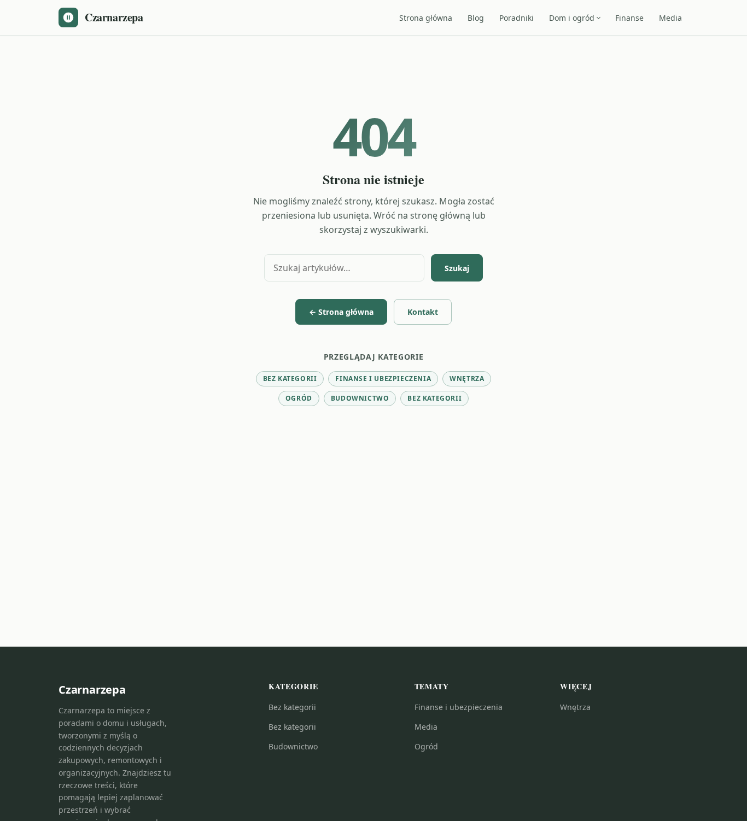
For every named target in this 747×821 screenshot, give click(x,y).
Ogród (298, 398)
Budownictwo (360, 398)
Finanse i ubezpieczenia (383, 378)
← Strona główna (341, 312)
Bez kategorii (290, 378)
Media (670, 18)
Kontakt (422, 312)
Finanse (629, 18)
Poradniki (516, 18)
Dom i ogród (571, 18)
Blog (476, 18)
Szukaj (457, 268)
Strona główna (425, 18)
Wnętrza (467, 378)
